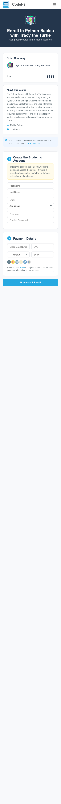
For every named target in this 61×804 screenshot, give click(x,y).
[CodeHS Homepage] (15, 4)
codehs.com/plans (33, 143)
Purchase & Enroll (30, 282)
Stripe (22, 267)
